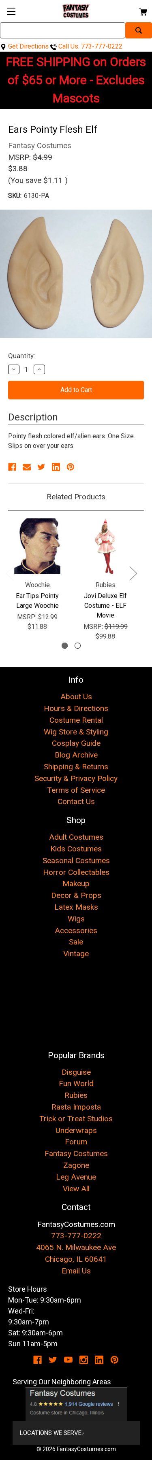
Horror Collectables (76, 872)
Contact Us (76, 801)
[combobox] (62, 30)
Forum (76, 1141)
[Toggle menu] (11, 11)
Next (133, 573)
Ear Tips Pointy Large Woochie (37, 600)
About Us (76, 696)
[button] (76, 1404)
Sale (76, 941)
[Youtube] (68, 1360)
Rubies (76, 1095)
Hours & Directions (76, 708)
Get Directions (27, 46)
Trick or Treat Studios (76, 1118)
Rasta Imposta (76, 1107)
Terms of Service (76, 790)
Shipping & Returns (76, 766)
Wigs (76, 918)
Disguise (76, 1072)
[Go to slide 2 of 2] (78, 646)
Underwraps (76, 1130)
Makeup (76, 883)
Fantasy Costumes (76, 1153)
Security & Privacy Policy (76, 778)
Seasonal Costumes (76, 860)
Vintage (76, 953)
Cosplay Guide (76, 743)
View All (76, 1188)
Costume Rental (76, 720)
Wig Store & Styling (76, 731)
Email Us (76, 1270)
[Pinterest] (70, 466)
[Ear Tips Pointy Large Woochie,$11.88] (37, 546)
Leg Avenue (76, 1177)
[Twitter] (41, 466)
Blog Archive (76, 755)
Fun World (76, 1083)
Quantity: (21, 356)
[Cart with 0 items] (142, 11)
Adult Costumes (76, 837)
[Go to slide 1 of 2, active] (65, 646)
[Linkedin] (56, 466)
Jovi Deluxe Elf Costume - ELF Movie (105, 605)
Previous (9, 573)
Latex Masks (76, 907)
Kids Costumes (76, 848)
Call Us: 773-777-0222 (89, 46)
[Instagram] (83, 1360)
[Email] (27, 466)
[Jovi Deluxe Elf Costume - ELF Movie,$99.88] (105, 546)
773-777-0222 (76, 1235)
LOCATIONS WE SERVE (50, 1433)
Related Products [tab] (76, 496)
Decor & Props (76, 895)
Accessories (76, 930)
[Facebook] (12, 466)
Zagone (76, 1165)
